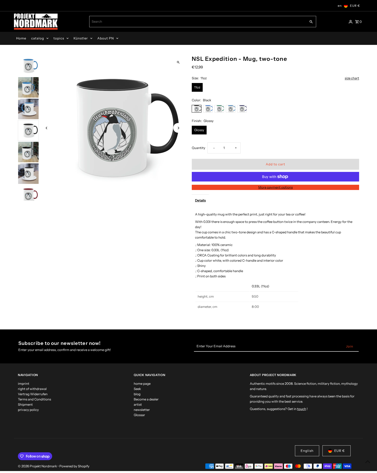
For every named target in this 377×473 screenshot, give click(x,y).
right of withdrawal (32, 389)
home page (142, 383)
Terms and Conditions (34, 399)
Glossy (199, 130)
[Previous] (47, 128)
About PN (105, 38)
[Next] (178, 128)
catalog (37, 38)
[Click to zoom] (178, 62)
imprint (23, 383)
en (340, 6)
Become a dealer (146, 399)
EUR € (355, 6)
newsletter (142, 410)
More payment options (275, 187)
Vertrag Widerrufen (33, 394)
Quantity (198, 148)
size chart (352, 78)
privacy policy (28, 410)
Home (21, 38)
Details (200, 200)
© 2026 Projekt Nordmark (38, 466)
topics (58, 38)
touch (301, 409)
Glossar (139, 415)
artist (138, 404)
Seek (137, 389)
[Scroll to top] (368, 461)
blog (137, 394)
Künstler (81, 38)
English (307, 451)
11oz (197, 87)
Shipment (25, 404)
